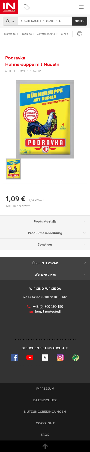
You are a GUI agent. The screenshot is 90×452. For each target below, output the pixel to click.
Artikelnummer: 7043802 (23, 71)
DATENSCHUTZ (45, 400)
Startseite (10, 33)
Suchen (79, 21)
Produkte (26, 33)
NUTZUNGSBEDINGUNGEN (45, 412)
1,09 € (15, 199)
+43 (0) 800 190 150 (48, 306)
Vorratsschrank (46, 33)
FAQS (45, 435)
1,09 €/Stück (37, 200)
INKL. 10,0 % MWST (18, 206)
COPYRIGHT (45, 423)
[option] (45, 119)
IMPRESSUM (45, 388)
